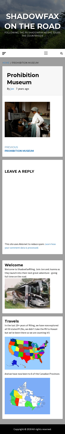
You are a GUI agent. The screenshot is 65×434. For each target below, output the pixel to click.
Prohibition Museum (19, 149)
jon (12, 88)
